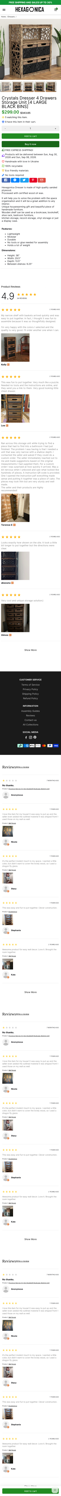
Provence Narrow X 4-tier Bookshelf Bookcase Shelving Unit (29, 789)
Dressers (11, 17)
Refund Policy (30, 698)
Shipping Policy (30, 693)
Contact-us (31, 720)
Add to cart (30, 1491)
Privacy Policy (30, 689)
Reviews (30, 715)
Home (3, 17)
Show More (30, 650)
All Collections (30, 724)
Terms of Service (30, 684)
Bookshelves (13, 911)
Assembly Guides (30, 711)
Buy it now (30, 144)
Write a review (52, 287)
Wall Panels (12, 823)
